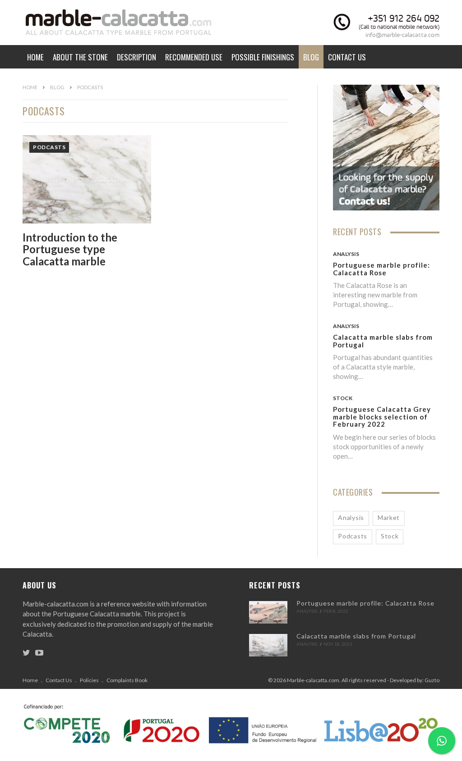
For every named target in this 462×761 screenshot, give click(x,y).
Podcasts (49, 147)
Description (136, 57)
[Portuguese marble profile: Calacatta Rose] (268, 612)
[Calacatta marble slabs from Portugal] (268, 645)
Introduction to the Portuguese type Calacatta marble (70, 249)
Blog (311, 57)
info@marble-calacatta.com (402, 35)
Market (389, 517)
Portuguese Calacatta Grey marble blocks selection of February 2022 (382, 416)
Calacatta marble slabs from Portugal (383, 341)
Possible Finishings (262, 57)
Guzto (432, 680)
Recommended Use (193, 57)
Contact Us (347, 57)
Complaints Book (127, 680)
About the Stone (80, 57)
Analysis (346, 254)
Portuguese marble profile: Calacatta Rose (381, 269)
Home (35, 57)
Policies (89, 680)
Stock (342, 398)
